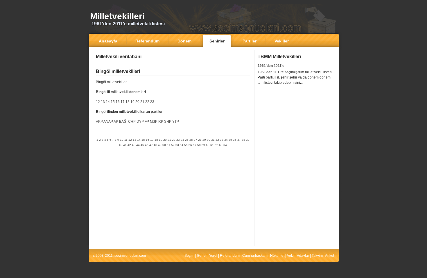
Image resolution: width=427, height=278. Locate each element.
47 (151, 145)
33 (221, 139)
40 (120, 145)
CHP (132, 122)
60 (207, 145)
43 (133, 145)
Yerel (213, 256)
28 (200, 139)
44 (138, 145)
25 (187, 139)
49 (160, 145)
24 (182, 139)
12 (98, 102)
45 (142, 145)
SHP (167, 122)
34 (226, 139)
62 (216, 145)
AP (116, 122)
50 (164, 145)
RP (160, 122)
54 (181, 145)
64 (225, 145)
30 (208, 139)
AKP (99, 122)
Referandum (230, 256)
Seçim (189, 256)
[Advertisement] (173, 65)
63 (221, 145)
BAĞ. (123, 122)
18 (127, 102)
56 (190, 145)
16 (118, 102)
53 (177, 145)
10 (121, 139)
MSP (153, 122)
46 (146, 145)
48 (155, 145)
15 (113, 102)
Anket (329, 256)
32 (217, 139)
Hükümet (277, 256)
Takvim (317, 256)
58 (199, 145)
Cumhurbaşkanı (255, 256)
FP (147, 122)
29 (204, 139)
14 (108, 102)
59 (203, 145)
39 (248, 139)
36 (234, 139)
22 (147, 102)
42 (129, 145)
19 (132, 102)
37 (239, 139)
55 (186, 145)
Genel (202, 256)
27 (195, 139)
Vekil (291, 256)
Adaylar (303, 256)
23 (152, 102)
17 (123, 102)
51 (168, 145)
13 (103, 102)
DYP (140, 122)
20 (137, 102)
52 (173, 145)
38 (243, 139)
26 (191, 139)
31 (213, 139)
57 (194, 145)
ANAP (108, 122)
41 (125, 145)
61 (212, 145)
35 (230, 139)
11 (126, 139)
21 (142, 102)
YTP (175, 122)
